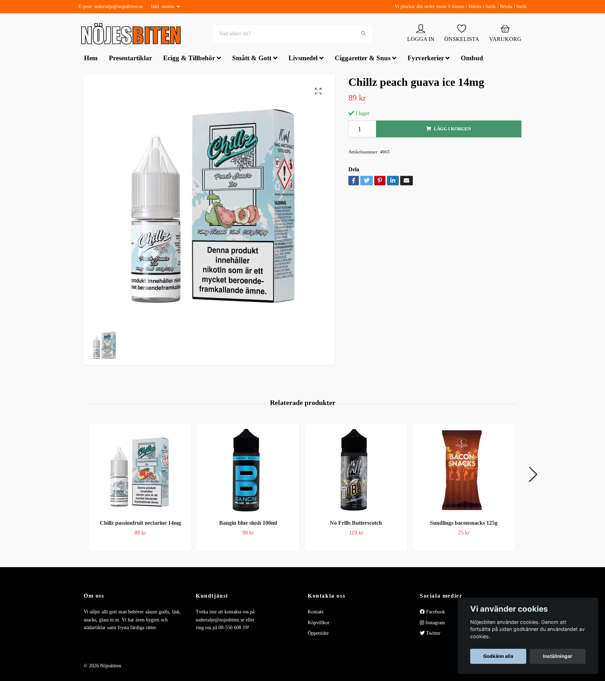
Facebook (435, 612)
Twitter (432, 634)
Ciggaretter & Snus (362, 59)
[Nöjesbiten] (132, 34)
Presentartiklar (130, 59)
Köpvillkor (318, 623)
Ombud (472, 59)
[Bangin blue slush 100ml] (248, 471)
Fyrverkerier (426, 59)
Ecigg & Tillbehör (189, 59)
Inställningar (557, 656)
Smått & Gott (251, 59)
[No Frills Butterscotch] (356, 471)
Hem (91, 59)
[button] (532, 475)
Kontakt (316, 612)
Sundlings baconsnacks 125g (464, 524)
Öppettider (318, 634)
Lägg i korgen (452, 129)
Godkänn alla (498, 656)
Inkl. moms (163, 6)
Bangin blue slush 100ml (248, 524)
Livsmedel (303, 59)
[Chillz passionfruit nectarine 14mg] (140, 471)
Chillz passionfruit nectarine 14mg (140, 524)
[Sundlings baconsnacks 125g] (463, 471)
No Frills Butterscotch (356, 524)
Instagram (434, 623)
